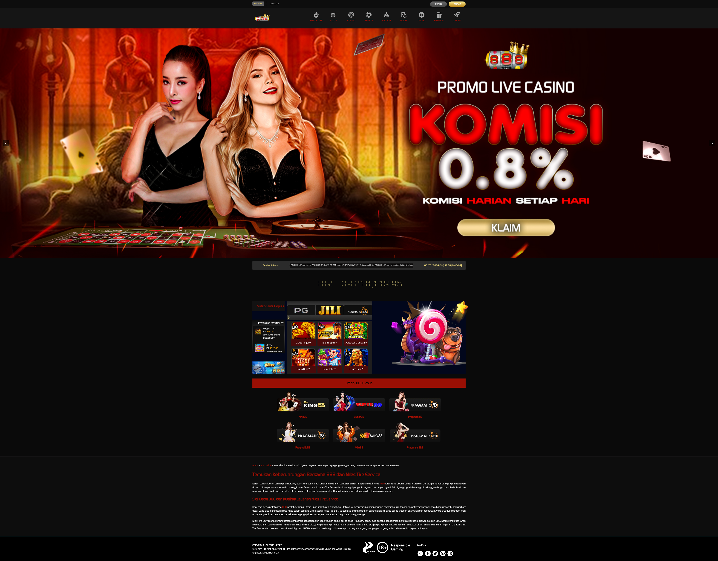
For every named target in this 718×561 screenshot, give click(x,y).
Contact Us (274, 3)
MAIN (303, 334)
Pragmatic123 (415, 447)
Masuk (438, 4)
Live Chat (258, 3)
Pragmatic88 (302, 447)
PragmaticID (415, 417)
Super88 (359, 417)
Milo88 (359, 447)
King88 (303, 417)
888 (382, 483)
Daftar (457, 4)
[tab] (301, 310)
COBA (303, 326)
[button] (6, 143)
